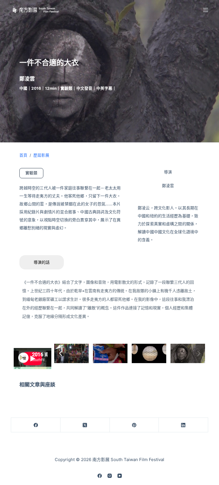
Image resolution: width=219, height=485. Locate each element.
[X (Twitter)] (85, 425)
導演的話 (42, 262)
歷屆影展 (41, 155)
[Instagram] (110, 476)
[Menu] (205, 10)
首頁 (23, 155)
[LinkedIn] (183, 425)
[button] (60, 353)
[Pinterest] (134, 425)
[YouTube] (119, 476)
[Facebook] (35, 425)
